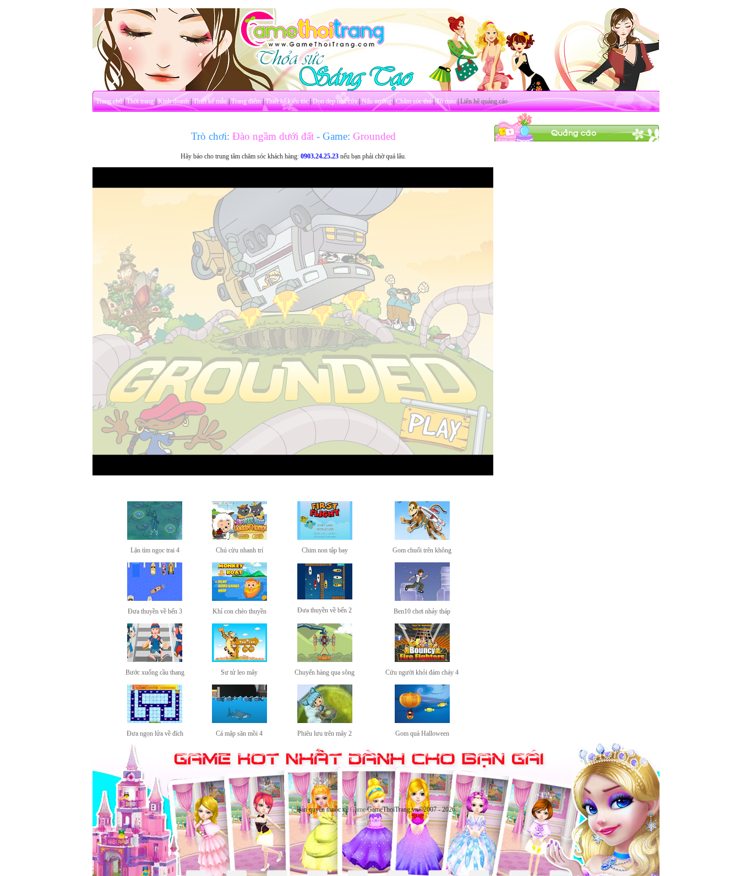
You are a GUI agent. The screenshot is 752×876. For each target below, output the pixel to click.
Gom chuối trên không (422, 550)
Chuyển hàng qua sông (325, 672)
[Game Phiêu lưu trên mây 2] (324, 721)
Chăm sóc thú (414, 101)
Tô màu (446, 101)
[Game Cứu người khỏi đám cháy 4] (422, 660)
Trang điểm (246, 101)
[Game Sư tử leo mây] (239, 660)
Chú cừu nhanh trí (239, 550)
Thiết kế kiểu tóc (286, 101)
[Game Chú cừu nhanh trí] (239, 537)
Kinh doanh (173, 101)
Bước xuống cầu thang (155, 672)
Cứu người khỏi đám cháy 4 (422, 672)
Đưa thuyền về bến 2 (324, 610)
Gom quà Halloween (422, 733)
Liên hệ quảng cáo (484, 101)
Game (358, 809)
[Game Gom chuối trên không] (422, 537)
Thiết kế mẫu (210, 101)
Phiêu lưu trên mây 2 (324, 733)
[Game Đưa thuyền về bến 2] (324, 597)
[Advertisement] (577, 307)
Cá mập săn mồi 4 (239, 733)
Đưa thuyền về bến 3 (155, 611)
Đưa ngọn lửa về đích (155, 733)
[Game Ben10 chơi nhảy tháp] (422, 599)
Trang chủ (109, 101)
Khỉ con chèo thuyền (239, 611)
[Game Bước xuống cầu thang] (154, 660)
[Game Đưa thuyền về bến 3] (154, 599)
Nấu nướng (376, 101)
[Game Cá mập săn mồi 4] (239, 721)
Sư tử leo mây (239, 672)
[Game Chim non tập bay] (324, 537)
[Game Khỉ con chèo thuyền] (239, 599)
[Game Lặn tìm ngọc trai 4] (154, 537)
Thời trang (140, 101)
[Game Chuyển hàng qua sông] (324, 660)
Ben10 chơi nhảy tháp (422, 611)
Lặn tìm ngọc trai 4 (154, 550)
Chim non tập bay (325, 550)
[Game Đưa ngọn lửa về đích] (154, 721)
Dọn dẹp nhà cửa (335, 101)
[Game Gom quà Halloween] (422, 721)
